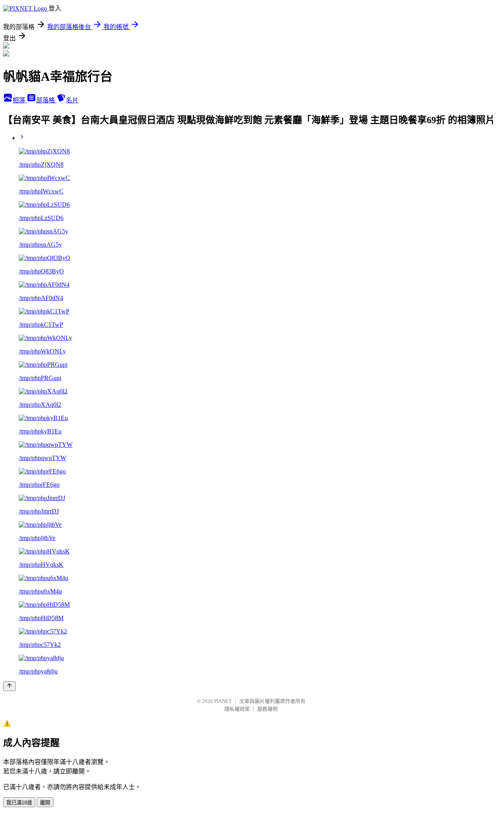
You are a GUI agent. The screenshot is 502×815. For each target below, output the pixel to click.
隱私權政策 (237, 709)
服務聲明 (267, 709)
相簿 (20, 100)
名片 (72, 100)
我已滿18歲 (19, 803)
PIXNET (223, 701)
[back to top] (9, 686)
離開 (45, 803)
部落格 (46, 100)
